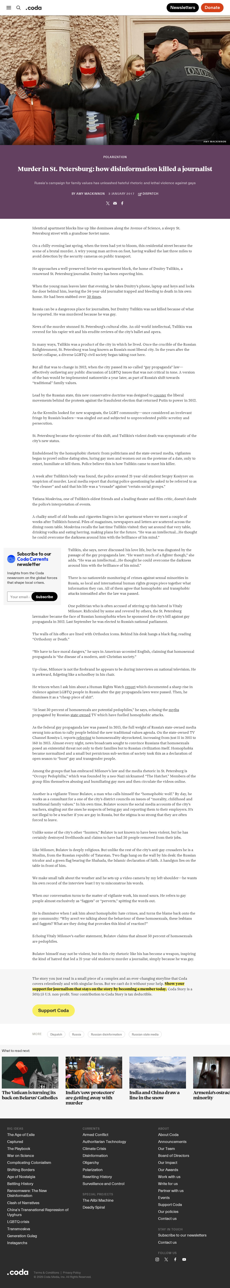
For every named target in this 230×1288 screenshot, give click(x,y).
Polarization (115, 157)
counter (159, 395)
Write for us (168, 1183)
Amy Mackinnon (90, 193)
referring (83, 738)
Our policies (168, 1211)
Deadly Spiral (94, 1207)
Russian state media (145, 1034)
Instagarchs (17, 1243)
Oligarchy (91, 1162)
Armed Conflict (95, 1134)
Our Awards (168, 1169)
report (130, 687)
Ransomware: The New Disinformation (27, 1193)
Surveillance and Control (103, 1183)
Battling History (20, 1183)
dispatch (151, 193)
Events (164, 1197)
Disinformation (95, 1155)
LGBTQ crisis (18, 1221)
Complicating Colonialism (29, 1162)
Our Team (166, 1148)
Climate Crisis (94, 1148)
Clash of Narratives (23, 1202)
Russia (76, 1034)
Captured (15, 1141)
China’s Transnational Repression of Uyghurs (38, 1212)
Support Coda (53, 1010)
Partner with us (171, 1190)
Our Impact (167, 1162)
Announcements (172, 1141)
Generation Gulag (22, 1236)
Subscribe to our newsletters (182, 1235)
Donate (212, 7)
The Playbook (18, 1148)
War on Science (20, 1155)
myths (174, 710)
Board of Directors (173, 1155)
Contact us (167, 1218)
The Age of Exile (21, 1134)
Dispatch (56, 1034)
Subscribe (44, 596)
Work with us (169, 1176)
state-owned (81, 715)
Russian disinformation (106, 1034)
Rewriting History (97, 1176)
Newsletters (182, 7)
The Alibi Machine (98, 1200)
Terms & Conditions (46, 1272)
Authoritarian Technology (104, 1141)
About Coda (168, 1134)
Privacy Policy (72, 1272)
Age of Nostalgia (21, 1176)
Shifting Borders (21, 1169)
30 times (94, 297)
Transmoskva (18, 1229)
